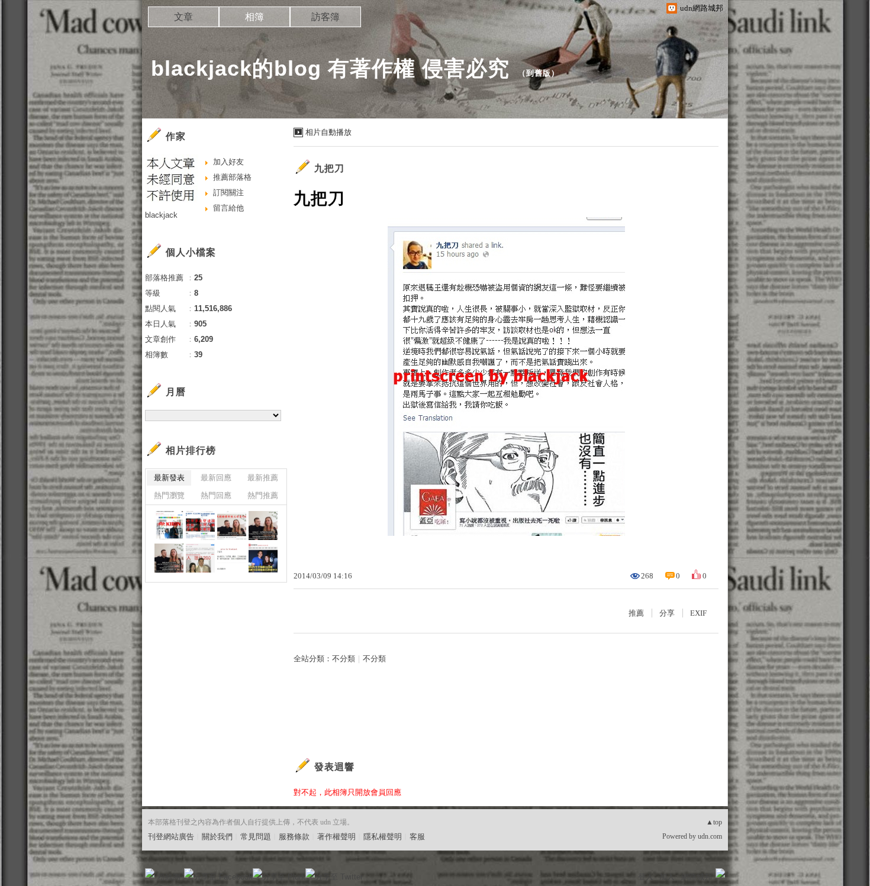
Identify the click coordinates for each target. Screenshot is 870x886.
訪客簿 (325, 17)
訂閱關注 (228, 192)
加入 (667, 876)
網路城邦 (696, 876)
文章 (183, 17)
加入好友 (228, 161)
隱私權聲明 (382, 836)
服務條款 (294, 836)
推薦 (636, 613)
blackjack (161, 215)
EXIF (698, 613)
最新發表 (169, 477)
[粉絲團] (149, 873)
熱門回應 (216, 495)
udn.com (710, 836)
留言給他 (228, 207)
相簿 (254, 17)
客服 (417, 836)
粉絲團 (169, 876)
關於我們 (217, 836)
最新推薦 (262, 477)
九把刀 (329, 168)
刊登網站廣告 (171, 836)
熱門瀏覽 (169, 495)
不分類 (343, 658)
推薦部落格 (232, 177)
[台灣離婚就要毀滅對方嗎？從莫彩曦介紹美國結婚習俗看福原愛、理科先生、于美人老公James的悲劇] (231, 525)
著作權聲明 (336, 836)
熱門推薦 (262, 495)
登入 (645, 876)
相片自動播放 (328, 132)
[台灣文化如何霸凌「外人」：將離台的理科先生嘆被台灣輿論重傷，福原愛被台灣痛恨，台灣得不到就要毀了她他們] (231, 558)
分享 (667, 613)
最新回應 (216, 477)
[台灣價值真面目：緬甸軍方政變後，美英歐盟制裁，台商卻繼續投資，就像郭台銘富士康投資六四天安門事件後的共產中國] (168, 525)
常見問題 (255, 836)
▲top (714, 822)
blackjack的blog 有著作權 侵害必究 (330, 68)
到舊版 (538, 73)
